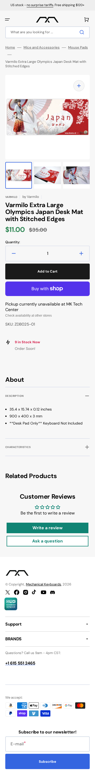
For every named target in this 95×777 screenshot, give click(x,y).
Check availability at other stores (28, 315)
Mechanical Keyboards (43, 584)
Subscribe (47, 761)
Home (10, 47)
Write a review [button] (47, 528)
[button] (7, 19)
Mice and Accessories (41, 47)
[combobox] (47, 32)
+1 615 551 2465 (20, 663)
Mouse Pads (78, 47)
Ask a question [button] (47, 541)
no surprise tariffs (40, 5)
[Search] (83, 32)
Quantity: (12, 242)
